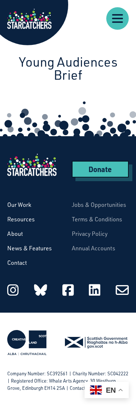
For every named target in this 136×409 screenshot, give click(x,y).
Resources (21, 219)
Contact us (80, 388)
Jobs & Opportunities (99, 204)
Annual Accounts (93, 248)
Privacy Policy (90, 233)
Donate (100, 169)
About (15, 233)
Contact (17, 262)
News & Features (29, 248)
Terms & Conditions (97, 219)
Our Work (19, 204)
